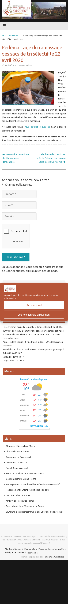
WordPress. (59, 557)
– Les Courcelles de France (17, 495)
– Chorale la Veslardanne (16, 451)
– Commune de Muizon (15, 462)
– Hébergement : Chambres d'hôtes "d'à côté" (27, 490)
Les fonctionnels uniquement (34, 314)
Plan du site (29, 549)
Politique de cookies (14, 552)
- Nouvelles (13, 35)
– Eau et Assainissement (16, 468)
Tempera (48, 557)
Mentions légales (13, 549)
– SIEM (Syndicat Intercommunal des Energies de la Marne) (33, 511)
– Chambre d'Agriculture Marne (19, 446)
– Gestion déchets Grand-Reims (20, 479)
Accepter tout (34, 305)
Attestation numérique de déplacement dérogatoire (15, 158)
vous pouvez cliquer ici (37, 127)
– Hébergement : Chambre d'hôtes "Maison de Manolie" (32, 484)
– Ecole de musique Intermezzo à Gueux (24, 473)
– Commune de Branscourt (17, 457)
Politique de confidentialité (52, 549)
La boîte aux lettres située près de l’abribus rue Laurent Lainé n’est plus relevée (51, 158)
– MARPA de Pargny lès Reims (19, 501)
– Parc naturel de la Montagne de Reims (24, 506)
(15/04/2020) (10, 65)
